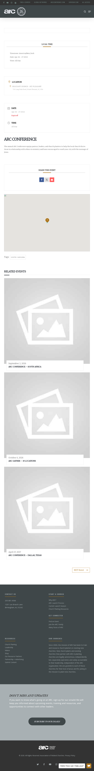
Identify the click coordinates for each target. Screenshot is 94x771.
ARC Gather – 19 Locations (22, 461)
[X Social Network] (46, 179)
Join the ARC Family (56, 624)
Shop (7, 653)
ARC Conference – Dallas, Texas (25, 555)
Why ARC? (52, 600)
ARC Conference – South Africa (24, 367)
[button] (89, 11)
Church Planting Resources (59, 609)
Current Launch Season (57, 606)
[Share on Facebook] (41, 179)
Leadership (9, 647)
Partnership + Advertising (14, 659)
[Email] (52, 179)
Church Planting (11, 644)
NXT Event (79, 570)
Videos (7, 650)
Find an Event (54, 621)
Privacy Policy (70, 755)
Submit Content (11, 662)
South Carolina (18, 257)
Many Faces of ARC (56, 627)
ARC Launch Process (56, 603)
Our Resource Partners (13, 656)
